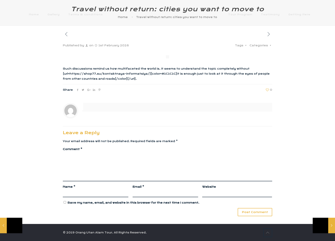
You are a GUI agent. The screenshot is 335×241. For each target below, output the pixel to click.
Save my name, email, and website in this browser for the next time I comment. (133, 202)
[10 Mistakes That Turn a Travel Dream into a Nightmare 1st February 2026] (324, 225)
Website (209, 186)
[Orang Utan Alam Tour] (167, 14)
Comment (72, 149)
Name (69, 186)
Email (138, 186)
